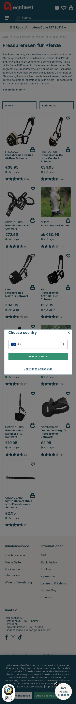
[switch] (8, 698)
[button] (63, 691)
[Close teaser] (56, 684)
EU (19, 344)
